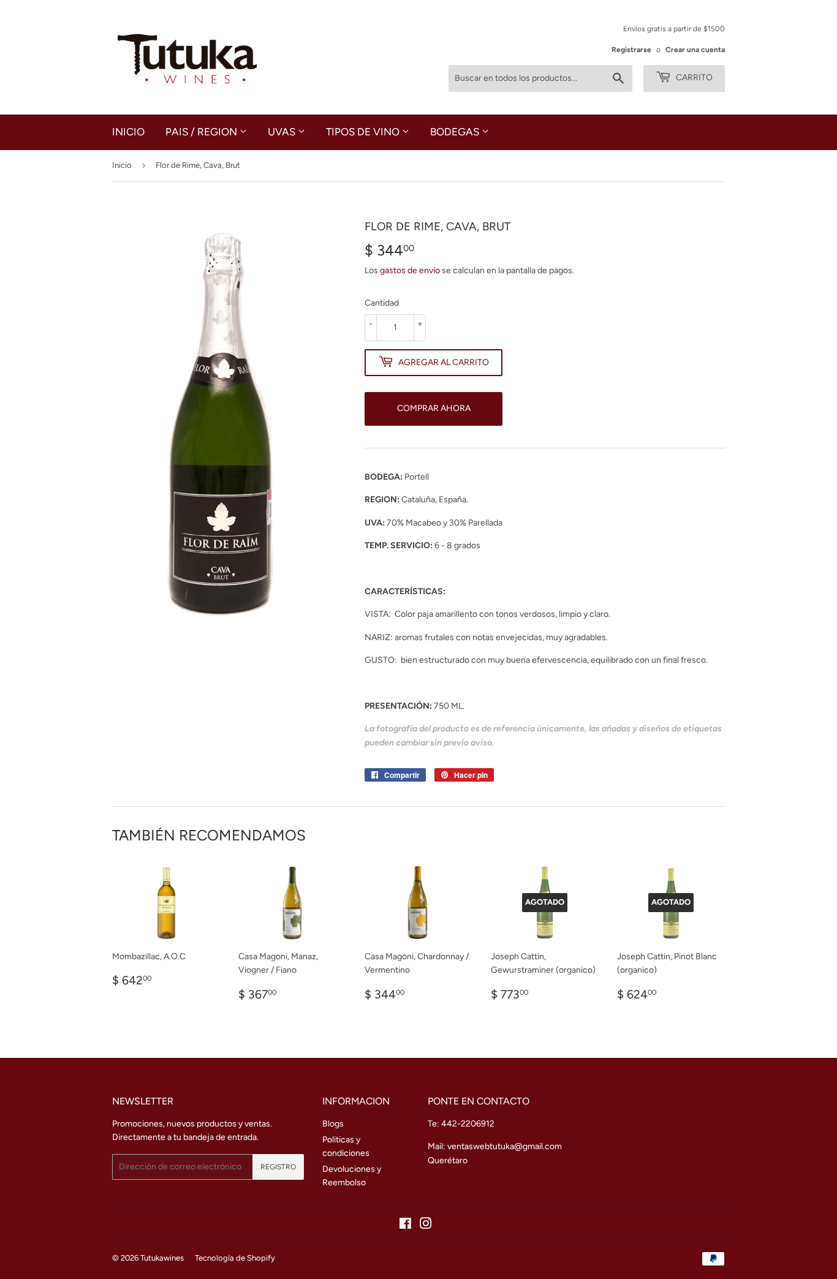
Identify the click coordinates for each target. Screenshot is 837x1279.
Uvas (283, 132)
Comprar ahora (434, 408)
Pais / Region (202, 132)
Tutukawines (162, 1257)
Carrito (693, 77)
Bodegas (456, 132)
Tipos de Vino (364, 132)
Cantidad (382, 303)
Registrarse (631, 49)
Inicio (128, 132)
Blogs (333, 1124)
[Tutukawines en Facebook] (405, 1225)
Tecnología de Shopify (235, 1257)
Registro (278, 1167)
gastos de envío (410, 270)
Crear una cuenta (695, 49)
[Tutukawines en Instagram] (426, 1225)
